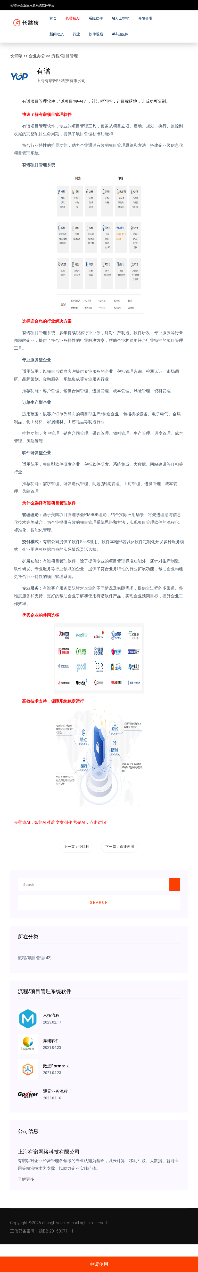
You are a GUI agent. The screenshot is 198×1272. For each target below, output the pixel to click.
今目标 (83, 846)
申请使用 (99, 1264)
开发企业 (145, 18)
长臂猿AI (72, 18)
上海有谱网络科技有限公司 (61, 80)
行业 (76, 34)
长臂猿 (16, 55)
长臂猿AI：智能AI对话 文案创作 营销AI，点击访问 (60, 822)
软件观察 (96, 34)
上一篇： (76, 846)
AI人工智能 (120, 18)
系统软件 (95, 18)
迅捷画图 (127, 846)
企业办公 (37, 55)
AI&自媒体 (120, 34)
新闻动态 (57, 34)
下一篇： (119, 846)
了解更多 (26, 1179)
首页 (53, 18)
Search (99, 902)
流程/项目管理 (64, 55)
